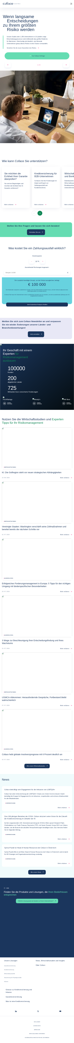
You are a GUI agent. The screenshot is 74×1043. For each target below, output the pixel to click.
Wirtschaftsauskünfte (9, 973)
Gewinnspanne (37, 256)
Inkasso (6, 981)
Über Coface (40, 965)
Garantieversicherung (10, 965)
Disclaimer (37, 1021)
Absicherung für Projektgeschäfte (12, 977)
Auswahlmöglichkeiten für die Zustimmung (37, 1037)
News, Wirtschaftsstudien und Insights (50, 961)
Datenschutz (37, 1025)
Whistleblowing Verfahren (37, 1033)
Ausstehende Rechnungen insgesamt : (42, 267)
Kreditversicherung (9, 969)
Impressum (37, 1029)
